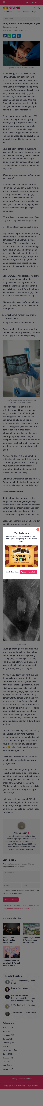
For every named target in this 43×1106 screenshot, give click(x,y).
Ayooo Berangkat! (28, 572)
